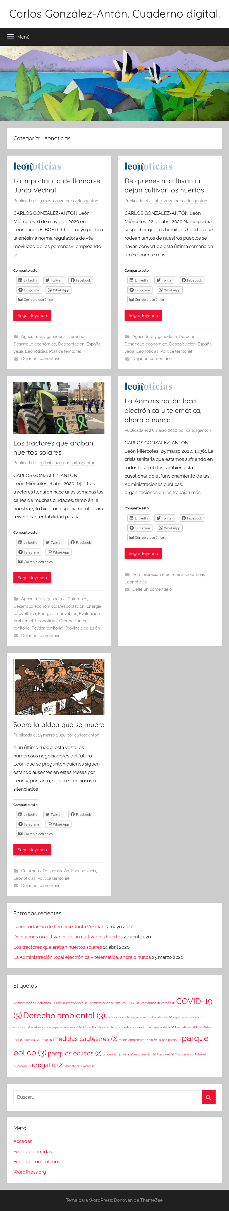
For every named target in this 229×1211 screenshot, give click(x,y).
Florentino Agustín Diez (101, 1027)
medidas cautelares (85, 1038)
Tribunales (184, 1054)
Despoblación (71, 344)
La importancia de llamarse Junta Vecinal (58, 926)
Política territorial (65, 351)
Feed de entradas (32, 1151)
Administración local (72, 1003)
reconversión (145, 1054)
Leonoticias (36, 351)
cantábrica (150, 1003)
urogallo (48, 1065)
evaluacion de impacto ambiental (56, 1027)
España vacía (83, 870)
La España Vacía (160, 1027)
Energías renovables (57, 613)
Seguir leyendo (32, 315)
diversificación (118, 1017)
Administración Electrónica (34, 1003)
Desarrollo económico (34, 344)
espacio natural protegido (151, 1017)
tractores (165, 1054)
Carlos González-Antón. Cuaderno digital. (114, 13)
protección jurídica (118, 1054)
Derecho (76, 336)
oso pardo (171, 1039)
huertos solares (133, 1027)
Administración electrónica (157, 574)
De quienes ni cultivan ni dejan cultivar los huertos (68, 937)
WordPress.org (29, 1172)
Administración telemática (109, 1003)
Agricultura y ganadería (43, 336)
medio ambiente (132, 1039)
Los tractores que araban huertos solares (57, 947)
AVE (135, 1003)
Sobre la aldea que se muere (58, 724)
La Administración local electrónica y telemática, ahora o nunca (163, 410)
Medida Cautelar (38, 1039)
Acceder (22, 1141)
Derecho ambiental (64, 1015)
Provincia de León (82, 628)
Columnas (77, 598)
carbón (168, 1003)
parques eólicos (75, 1053)
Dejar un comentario (41, 358)
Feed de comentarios (36, 1161)
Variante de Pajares (80, 1066)
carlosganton (85, 200)
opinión (154, 1039)
